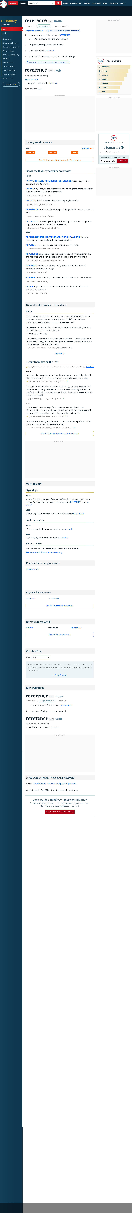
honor (29, 181)
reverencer (76, 627)
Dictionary (9, 21)
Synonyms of (35, 30)
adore (76, 237)
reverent (75, 502)
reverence (52, 83)
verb (57, 70)
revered (50, 50)
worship (66, 237)
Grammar (87, 3)
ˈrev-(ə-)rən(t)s (46, 700)
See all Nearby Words (59, 634)
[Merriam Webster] (114, 138)
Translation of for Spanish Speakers (54, 783)
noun (58, 21)
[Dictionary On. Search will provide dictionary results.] (17, 3)
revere (30, 237)
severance (31, 598)
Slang (105, 3)
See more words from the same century (44, 552)
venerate (54, 237)
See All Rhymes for (59, 605)
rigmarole (112, 147)
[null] (122, 147)
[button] (123, 3)
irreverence (54, 598)
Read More (90, 367)
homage (39, 181)
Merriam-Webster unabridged (59, 812)
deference (65, 181)
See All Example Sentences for (59, 433)
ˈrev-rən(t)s (43, 26)
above (65, 537)
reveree (29, 627)
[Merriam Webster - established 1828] (3, 2)
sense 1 (68, 529)
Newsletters (114, 3)
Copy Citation (61, 675)
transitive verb (31, 79)
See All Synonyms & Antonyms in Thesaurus (59, 160)
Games (65, 3)
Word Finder (96, 3)
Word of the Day (75, 3)
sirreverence (33, 569)
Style (28, 657)
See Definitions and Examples (113, 152)
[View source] (67, 381)
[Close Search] (53, 3)
